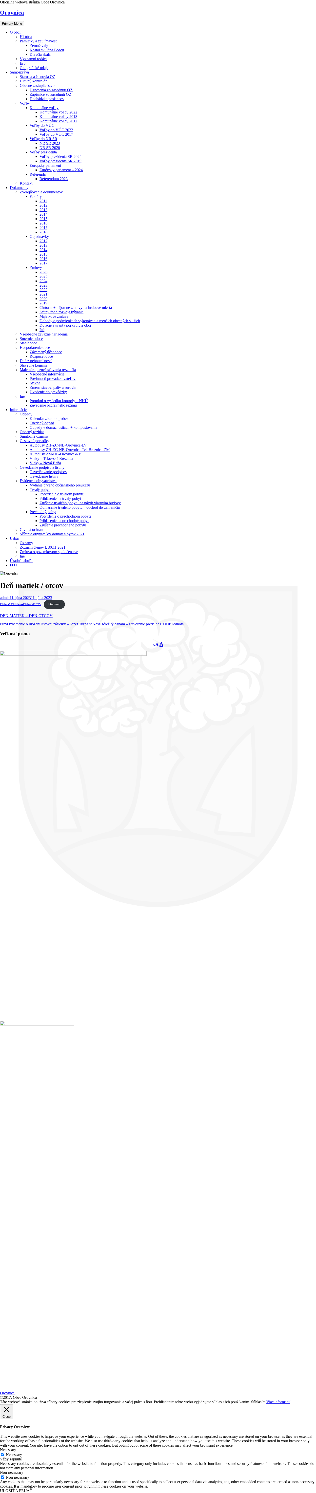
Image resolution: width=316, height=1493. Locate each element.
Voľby (25, 103)
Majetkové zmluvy (54, 316)
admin (5, 598)
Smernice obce (31, 338)
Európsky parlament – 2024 (61, 170)
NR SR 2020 (50, 148)
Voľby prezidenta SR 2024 (60, 156)
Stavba (35, 383)
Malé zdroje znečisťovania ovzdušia (48, 370)
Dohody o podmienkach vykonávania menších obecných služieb (90, 321)
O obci (15, 32)
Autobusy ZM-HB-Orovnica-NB (55, 454)
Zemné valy (39, 45)
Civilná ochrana (32, 529)
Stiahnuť (54, 604)
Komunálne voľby (44, 108)
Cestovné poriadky (34, 441)
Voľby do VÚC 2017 (56, 134)
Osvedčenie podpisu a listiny (42, 467)
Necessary (14, 1455)
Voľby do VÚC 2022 (56, 130)
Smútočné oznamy (34, 436)
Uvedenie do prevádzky (48, 392)
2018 (43, 232)
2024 (43, 281)
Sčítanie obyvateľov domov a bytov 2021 (52, 534)
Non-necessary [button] (11, 1472)
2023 (43, 285)
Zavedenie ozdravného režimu (53, 405)
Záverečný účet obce (46, 352)
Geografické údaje (34, 68)
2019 (43, 303)
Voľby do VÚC (42, 125)
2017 (43, 227)
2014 (43, 214)
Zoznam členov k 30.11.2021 (42, 547)
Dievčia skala (40, 54)
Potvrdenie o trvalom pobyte (62, 494)
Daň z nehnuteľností (36, 361)
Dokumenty (19, 188)
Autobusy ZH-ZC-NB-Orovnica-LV (58, 445)
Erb (22, 63)
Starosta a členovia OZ (37, 77)
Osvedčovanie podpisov (48, 472)
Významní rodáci (33, 59)
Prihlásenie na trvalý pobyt (60, 498)
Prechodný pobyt (43, 512)
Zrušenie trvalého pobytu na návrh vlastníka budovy (80, 503)
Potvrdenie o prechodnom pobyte (65, 516)
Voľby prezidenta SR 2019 (60, 161)
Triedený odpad (42, 423)
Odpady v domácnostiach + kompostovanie (63, 427)
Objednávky (39, 236)
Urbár (14, 538)
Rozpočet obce (41, 356)
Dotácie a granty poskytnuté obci (65, 325)
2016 (43, 223)
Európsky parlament (45, 165)
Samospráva (19, 72)
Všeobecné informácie (47, 374)
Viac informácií (278, 1402)
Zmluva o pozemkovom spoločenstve (49, 552)
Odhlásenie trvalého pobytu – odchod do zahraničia (80, 507)
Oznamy (26, 543)
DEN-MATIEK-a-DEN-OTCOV (20, 604)
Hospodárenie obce (35, 347)
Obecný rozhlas (32, 432)
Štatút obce (28, 343)
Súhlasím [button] (258, 1402)
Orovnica (12, 12)
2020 (43, 299)
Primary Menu (12, 23)
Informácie (18, 410)
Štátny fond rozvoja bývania (61, 312)
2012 (43, 205)
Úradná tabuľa (21, 561)
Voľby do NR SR (43, 139)
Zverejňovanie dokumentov (41, 192)
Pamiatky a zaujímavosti (39, 41)
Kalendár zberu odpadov (49, 418)
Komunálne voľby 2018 (58, 116)
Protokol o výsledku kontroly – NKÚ (59, 401)
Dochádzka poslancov (47, 99)
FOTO (15, 565)
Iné (42, 330)
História (26, 37)
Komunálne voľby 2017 (58, 121)
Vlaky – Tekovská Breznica (51, 458)
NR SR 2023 (50, 143)
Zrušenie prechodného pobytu (63, 525)
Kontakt (26, 183)
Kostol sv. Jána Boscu (47, 50)
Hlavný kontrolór (33, 81)
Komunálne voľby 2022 (58, 112)
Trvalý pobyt (40, 489)
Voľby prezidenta (43, 152)
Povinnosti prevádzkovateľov (53, 378)
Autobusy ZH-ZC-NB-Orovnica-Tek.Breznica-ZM (70, 450)
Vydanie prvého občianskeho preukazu (60, 485)
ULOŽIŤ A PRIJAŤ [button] (16, 1491)
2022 (43, 290)
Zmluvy (36, 267)
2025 (43, 276)
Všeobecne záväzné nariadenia (44, 334)
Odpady (26, 414)
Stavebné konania (33, 365)
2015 (43, 219)
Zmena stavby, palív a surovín (53, 387)
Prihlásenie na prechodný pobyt (64, 521)
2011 (43, 201)
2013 (43, 210)
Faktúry (36, 196)
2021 (43, 294)
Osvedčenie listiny (44, 476)
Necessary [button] (8, 1450)
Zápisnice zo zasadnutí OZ (50, 94)
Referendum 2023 (54, 179)
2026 (43, 272)
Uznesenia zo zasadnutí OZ (51, 90)
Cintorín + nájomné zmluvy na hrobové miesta (76, 307)
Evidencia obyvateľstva (38, 481)
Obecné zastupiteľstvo (37, 85)
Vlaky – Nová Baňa (45, 463)
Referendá (38, 174)
